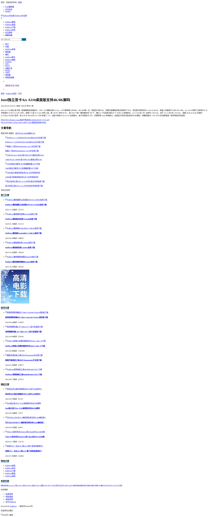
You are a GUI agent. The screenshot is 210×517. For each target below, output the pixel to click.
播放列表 (83, 485)
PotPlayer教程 (10, 22)
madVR (70, 485)
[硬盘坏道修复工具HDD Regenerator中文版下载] (24, 355)
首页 (2, 94)
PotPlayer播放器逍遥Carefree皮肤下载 (20, 247)
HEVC (7, 66)
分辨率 (96, 485)
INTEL (7, 70)
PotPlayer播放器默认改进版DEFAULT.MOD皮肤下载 (26, 205)
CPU (114, 485)
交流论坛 (8, 9)
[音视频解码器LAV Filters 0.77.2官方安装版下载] (24, 327)
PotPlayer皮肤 (10, 25)
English (7, 11)
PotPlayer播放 (10, 60)
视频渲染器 (9, 77)
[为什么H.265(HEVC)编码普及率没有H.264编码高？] (25, 417)
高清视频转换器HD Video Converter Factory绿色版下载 (26, 317)
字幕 (7, 47)
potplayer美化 (10, 57)
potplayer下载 (13, 485)
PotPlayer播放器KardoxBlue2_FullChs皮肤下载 (23, 233)
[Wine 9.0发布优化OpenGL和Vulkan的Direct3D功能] (25, 432)
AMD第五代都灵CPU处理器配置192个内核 (21, 168)
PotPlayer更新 (10, 466)
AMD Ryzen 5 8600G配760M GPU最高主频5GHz (23, 159)
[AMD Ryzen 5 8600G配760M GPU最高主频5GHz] (24, 155)
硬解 (2, 485)
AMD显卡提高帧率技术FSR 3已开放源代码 (21, 177)
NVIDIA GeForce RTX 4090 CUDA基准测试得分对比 (23, 122)
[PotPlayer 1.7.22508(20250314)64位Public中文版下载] (25, 138)
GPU (7, 64)
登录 (20, 2)
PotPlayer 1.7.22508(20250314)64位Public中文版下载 (24, 142)
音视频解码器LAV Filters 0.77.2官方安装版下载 (23, 332)
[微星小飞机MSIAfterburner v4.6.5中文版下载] (22, 146)
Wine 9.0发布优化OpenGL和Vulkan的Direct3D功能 (25, 437)
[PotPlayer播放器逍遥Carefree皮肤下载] (20, 243)
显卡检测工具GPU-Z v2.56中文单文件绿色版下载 (24, 186)
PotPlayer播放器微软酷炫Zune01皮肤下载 (21, 262)
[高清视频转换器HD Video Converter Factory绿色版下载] (26, 312)
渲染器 (7, 75)
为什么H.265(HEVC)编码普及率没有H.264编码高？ (25, 422)
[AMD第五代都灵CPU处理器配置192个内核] (22, 164)
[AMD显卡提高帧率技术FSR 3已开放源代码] (22, 173)
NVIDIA (8, 62)
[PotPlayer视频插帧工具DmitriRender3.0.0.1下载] (23, 369)
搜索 (23, 39)
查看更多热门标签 (12, 85)
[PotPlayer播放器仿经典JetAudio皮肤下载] (21, 214)
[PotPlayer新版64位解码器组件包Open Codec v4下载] (25, 341)
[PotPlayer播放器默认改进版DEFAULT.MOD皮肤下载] (26, 200)
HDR (53, 485)
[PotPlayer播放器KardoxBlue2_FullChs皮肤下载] (23, 228)
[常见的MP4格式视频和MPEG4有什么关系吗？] (23, 389)
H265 (46, 485)
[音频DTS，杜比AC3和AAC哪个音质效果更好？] (24, 446)
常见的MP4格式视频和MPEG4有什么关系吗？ (23, 394)
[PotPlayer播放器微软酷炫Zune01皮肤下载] (21, 257)
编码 (7, 54)
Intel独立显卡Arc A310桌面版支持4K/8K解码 (22, 408)
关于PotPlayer (11, 502)
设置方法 (8, 68)
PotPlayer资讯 (10, 30)
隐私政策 (9, 499)
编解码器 (8, 35)
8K (27, 133)
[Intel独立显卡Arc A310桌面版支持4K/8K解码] (23, 403)
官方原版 (8, 32)
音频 (120, 485)
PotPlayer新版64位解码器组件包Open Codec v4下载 (25, 346)
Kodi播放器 (9, 7)
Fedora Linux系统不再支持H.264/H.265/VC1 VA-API (25, 120)
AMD (7, 72)
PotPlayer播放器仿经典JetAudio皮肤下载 (21, 219)
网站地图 (9, 497)
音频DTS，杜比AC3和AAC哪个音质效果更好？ (23, 451)
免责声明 (9, 494)
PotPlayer (13, 506)
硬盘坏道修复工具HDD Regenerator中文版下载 (23, 360)
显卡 (7, 44)
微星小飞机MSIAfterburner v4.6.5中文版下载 (22, 151)
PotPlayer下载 (10, 27)
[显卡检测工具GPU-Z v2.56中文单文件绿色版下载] (25, 181)
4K (25, 133)
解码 (30, 133)
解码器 (7, 52)
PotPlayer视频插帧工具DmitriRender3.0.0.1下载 (23, 374)
